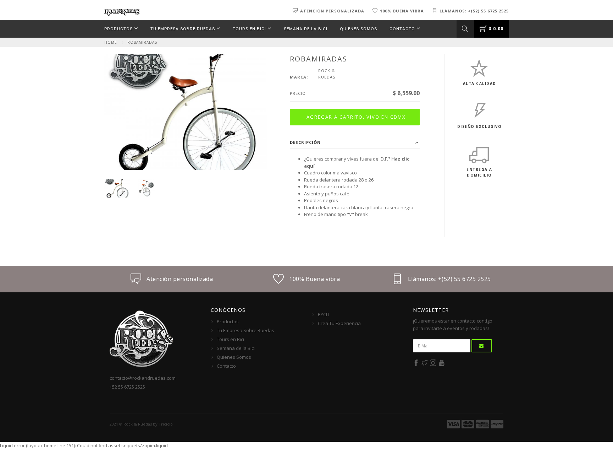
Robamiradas (142, 42)
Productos (119, 28)
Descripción (305, 142)
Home (110, 42)
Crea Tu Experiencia (339, 323)
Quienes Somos (358, 28)
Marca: (299, 77)
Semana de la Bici (305, 28)
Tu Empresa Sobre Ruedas (183, 28)
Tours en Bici (250, 28)
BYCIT (324, 314)
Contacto (403, 28)
